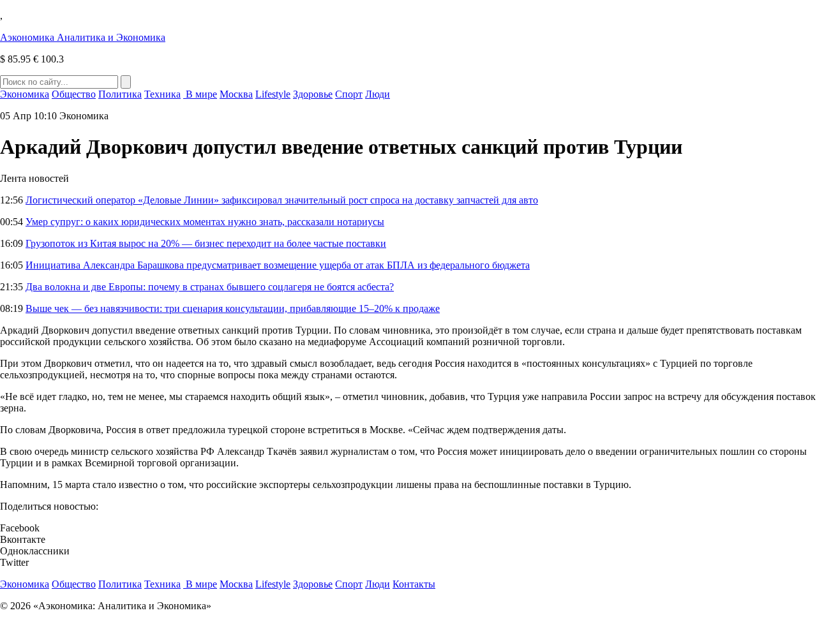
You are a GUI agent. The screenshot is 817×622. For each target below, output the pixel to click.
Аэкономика (82, 37)
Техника (162, 94)
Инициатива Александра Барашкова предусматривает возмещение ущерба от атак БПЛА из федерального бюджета (278, 265)
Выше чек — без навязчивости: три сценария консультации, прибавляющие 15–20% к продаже (233, 308)
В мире (200, 94)
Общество (74, 94)
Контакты (414, 584)
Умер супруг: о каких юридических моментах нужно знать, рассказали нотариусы (205, 221)
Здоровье (313, 94)
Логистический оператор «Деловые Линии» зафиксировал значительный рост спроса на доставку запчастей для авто (282, 200)
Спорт (349, 94)
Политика (120, 94)
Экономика (24, 94)
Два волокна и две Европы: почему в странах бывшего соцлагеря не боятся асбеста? (210, 286)
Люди (377, 94)
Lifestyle (272, 94)
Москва (236, 94)
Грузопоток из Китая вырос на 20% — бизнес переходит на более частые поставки (206, 243)
